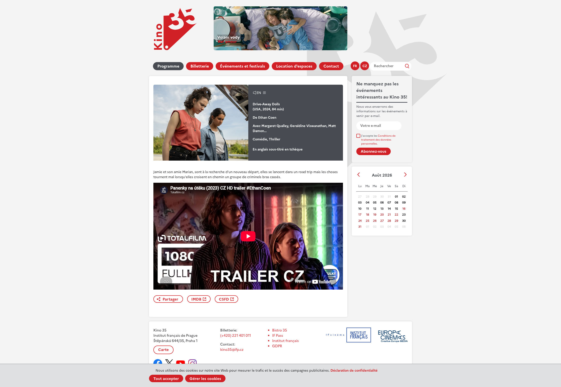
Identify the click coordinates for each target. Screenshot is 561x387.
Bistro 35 (279, 330)
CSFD (224, 299)
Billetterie (199, 66)
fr (355, 65)
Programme (168, 66)
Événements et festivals (242, 66)
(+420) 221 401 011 (235, 335)
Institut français (285, 340)
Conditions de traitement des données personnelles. (378, 140)
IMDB (196, 299)
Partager (170, 299)
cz (364, 65)
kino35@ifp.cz (231, 349)
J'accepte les (378, 140)
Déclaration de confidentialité (354, 370)
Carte (163, 350)
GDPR (277, 346)
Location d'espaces (294, 66)
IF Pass (277, 335)
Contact (331, 66)
